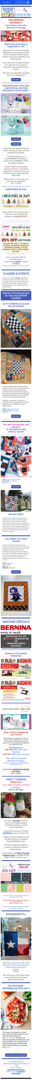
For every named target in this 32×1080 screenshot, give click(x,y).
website (17, 278)
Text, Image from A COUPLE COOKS (16, 1055)
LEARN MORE (16, 144)
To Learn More (16, 139)
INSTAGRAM (16, 1073)
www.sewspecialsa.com (16, 1070)
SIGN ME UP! (16, 79)
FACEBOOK (7, 833)
